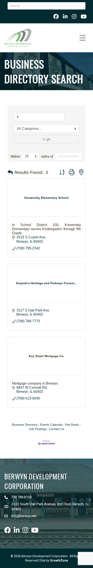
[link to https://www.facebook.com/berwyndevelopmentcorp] (56, 16)
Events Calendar (51, 424)
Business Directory (24, 424)
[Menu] (83, 38)
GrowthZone (59, 560)
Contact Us (56, 429)
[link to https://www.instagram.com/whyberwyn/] (74, 16)
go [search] (48, 139)
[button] (10, 172)
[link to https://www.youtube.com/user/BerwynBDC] (83, 16)
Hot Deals (72, 424)
